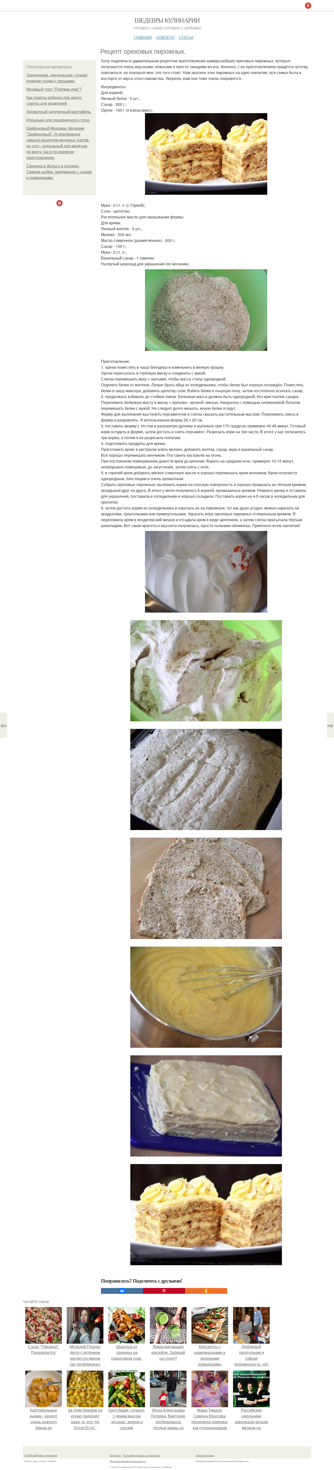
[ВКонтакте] (122, 1291)
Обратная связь (205, 1455)
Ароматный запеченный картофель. (58, 112)
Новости (165, 36)
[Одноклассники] (206, 1291)
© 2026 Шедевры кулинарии (40, 1455)
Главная (143, 36)
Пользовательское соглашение (141, 1455)
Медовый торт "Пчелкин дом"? (54, 89)
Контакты (115, 1455)
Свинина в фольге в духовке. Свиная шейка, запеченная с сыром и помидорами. (59, 172)
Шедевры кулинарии (167, 20)
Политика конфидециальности (128, 1461)
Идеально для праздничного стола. (58, 120)
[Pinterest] (164, 1291)
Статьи (186, 36)
